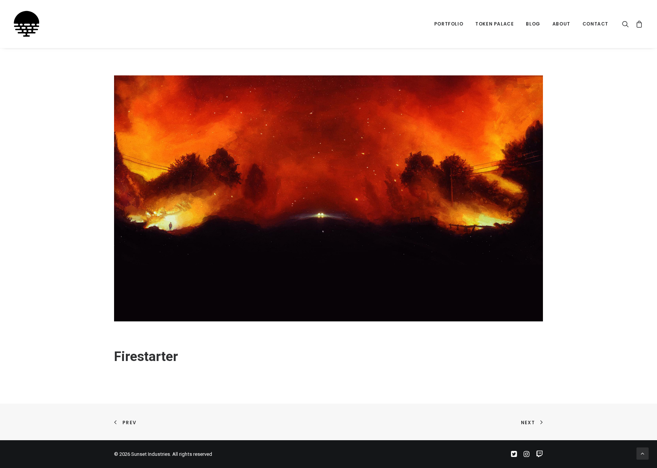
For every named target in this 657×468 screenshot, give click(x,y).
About (561, 24)
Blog (533, 24)
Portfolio (448, 24)
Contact (595, 24)
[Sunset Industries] (27, 24)
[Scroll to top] (642, 453)
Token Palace (494, 24)
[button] (627, 24)
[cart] (637, 24)
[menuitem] (448, 24)
